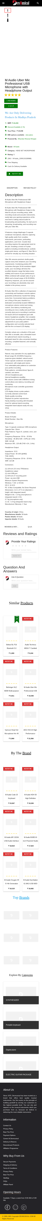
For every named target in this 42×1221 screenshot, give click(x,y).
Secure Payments (9, 1162)
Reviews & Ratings (12, 527)
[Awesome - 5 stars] (25, 546)
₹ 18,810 (11, 846)
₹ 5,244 (30, 653)
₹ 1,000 (11, 653)
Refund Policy (30, 188)
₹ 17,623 (30, 846)
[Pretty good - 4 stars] (22, 546)
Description (12, 188)
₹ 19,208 (30, 803)
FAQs (5, 1181)
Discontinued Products (11, 1145)
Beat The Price (8, 1132)
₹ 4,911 (11, 696)
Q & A (30, 527)
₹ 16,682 (30, 888)
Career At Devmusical (11, 1138)
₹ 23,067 (11, 803)
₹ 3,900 (11, 738)
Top (21, 897)
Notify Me (14, 174)
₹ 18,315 (11, 888)
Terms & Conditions (10, 1168)
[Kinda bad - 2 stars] (16, 546)
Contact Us (7, 1125)
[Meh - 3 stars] (19, 546)
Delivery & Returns (9, 1142)
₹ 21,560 (30, 738)
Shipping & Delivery (10, 1165)
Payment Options (9, 1135)
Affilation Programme (10, 1148)
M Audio (16, 147)
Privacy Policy (8, 1129)
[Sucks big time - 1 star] (13, 546)
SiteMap (6, 1178)
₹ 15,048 (30, 696)
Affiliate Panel (8, 1184)
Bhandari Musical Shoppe (27, 139)
